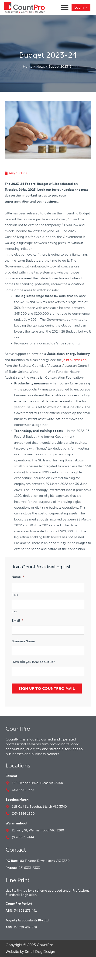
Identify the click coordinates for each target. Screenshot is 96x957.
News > (42, 67)
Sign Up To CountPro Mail (47, 688)
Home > (29, 67)
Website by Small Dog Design (30, 951)
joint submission (74, 360)
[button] (64, 7)
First (15, 594)
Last (14, 611)
